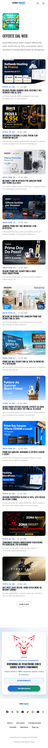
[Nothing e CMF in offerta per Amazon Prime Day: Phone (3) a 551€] (24, 170)
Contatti (12, 727)
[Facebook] (7, 712)
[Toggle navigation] (43, 3)
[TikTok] (27, 712)
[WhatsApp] (33, 712)
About (9, 723)
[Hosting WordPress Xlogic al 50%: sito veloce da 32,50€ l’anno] (24, 486)
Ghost (27, 742)
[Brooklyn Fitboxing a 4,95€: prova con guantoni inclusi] (24, 125)
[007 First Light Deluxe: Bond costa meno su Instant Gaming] (24, 577)
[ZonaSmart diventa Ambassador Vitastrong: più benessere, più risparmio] (24, 531)
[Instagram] (17, 712)
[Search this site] (37, 3)
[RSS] (43, 712)
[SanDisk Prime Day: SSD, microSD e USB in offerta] (24, 215)
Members (24, 727)
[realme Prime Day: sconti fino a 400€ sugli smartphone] (24, 260)
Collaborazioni (34, 723)
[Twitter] (12, 712)
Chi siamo (20, 723)
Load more (24, 604)
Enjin (33, 742)
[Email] (22, 712)
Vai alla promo (24, 688)
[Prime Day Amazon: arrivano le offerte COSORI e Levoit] (24, 441)
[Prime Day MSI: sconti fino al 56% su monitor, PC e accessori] (24, 351)
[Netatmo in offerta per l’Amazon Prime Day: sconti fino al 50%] (24, 305)
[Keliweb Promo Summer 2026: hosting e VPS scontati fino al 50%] (24, 79)
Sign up (35, 727)
